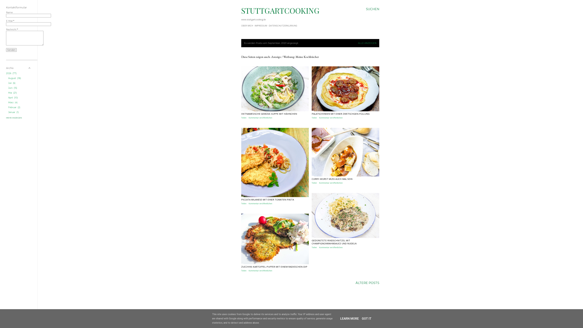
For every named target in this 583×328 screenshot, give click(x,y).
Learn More (349, 318)
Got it (367, 318)
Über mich (247, 25)
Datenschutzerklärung (283, 25)
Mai (12, 92)
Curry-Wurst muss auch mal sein (332, 178)
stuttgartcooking (280, 10)
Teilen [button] (243, 117)
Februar (14, 107)
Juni (12, 88)
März (12, 102)
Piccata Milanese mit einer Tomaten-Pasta (267, 199)
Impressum (261, 25)
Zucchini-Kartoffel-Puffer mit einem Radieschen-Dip (274, 266)
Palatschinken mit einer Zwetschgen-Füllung (341, 113)
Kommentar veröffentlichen (260, 117)
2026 (11, 73)
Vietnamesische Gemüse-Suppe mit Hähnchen (269, 113)
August (14, 78)
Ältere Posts (367, 283)
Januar (13, 112)
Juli (11, 83)
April (12, 97)
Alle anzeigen (367, 43)
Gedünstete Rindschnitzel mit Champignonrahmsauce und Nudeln (334, 242)
